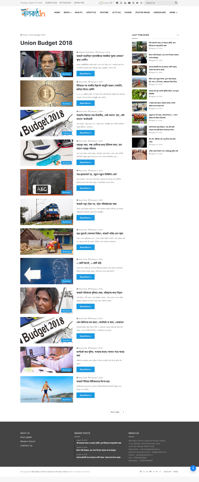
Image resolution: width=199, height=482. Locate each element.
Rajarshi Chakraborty (86, 52)
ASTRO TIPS (79, 3)
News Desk (83, 82)
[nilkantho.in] (32, 12)
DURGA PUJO (51, 3)
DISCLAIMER (26, 437)
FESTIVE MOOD (143, 12)
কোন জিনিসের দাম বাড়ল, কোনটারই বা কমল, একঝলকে (99, 322)
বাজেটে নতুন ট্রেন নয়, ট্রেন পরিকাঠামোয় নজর (96, 203)
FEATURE (104, 12)
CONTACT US (26, 446)
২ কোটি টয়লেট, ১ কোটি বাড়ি (88, 263)
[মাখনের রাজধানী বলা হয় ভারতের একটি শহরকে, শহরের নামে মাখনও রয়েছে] (139, 70)
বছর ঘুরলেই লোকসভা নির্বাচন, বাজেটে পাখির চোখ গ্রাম (99, 233)
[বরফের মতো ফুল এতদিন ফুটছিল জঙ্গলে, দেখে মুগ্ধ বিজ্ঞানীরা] (139, 94)
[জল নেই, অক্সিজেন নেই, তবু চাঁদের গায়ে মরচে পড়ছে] (139, 143)
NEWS (67, 12)
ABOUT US (25, 433)
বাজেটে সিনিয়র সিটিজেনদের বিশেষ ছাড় (93, 381)
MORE (172, 12)
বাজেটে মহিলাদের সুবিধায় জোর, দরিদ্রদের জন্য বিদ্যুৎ (99, 292)
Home (24, 35)
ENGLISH (167, 472)
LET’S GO (116, 12)
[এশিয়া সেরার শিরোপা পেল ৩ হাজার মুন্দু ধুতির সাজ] (139, 155)
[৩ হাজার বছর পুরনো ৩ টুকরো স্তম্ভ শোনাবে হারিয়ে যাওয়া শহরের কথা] (139, 106)
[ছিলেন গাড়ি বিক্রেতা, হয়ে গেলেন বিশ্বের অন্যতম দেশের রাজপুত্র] (139, 58)
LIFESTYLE (91, 12)
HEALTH (78, 12)
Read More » (85, 73)
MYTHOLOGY (65, 3)
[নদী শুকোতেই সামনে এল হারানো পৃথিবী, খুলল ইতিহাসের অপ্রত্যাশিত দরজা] (139, 46)
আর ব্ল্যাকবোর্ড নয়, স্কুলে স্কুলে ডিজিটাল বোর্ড (96, 174)
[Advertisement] (99, 22)
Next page (115, 412)
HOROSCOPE (160, 12)
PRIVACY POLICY (27, 441)
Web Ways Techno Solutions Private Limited (49, 472)
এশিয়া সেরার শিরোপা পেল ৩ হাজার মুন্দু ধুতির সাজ (163, 151)
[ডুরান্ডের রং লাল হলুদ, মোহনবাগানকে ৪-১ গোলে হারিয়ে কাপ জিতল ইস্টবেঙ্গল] (139, 118)
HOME (57, 12)
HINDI (175, 472)
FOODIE (128, 12)
